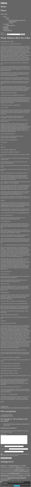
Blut (8, 465)
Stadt (15, 475)
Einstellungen (17, 485)
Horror (18, 467)
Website (2, 451)
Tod (17, 475)
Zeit (1, 477)
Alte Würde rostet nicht (7, 414)
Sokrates (11, 22)
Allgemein (3, 406)
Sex (29, 407)
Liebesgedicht (27, 469)
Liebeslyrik (6, 471)
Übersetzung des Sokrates (6, 479)
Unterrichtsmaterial (10, 25)
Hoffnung (14, 467)
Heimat (10, 467)
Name (2, 446)
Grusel (7, 467)
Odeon (4, 2)
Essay (17, 465)
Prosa (7, 19)
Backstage (5, 26)
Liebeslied (2, 471)
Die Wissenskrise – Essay (7, 416)
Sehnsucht (4, 475)
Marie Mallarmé (13, 21)
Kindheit (2, 469)
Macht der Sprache (19, 471)
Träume (25, 475)
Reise (24, 473)
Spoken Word (11, 475)
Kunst (5, 469)
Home (4, 16)
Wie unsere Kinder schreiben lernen (17, 20)
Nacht (9, 473)
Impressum (5, 28)
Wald (28, 475)
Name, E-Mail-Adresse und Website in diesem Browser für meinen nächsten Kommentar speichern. (15, 455)
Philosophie (15, 473)
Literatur (10, 471)
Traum (21, 475)
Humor (22, 467)
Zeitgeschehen (20, 478)
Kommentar (3, 434)
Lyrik (7, 17)
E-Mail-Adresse (5, 449)
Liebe (21, 469)
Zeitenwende (4, 477)
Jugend (27, 407)
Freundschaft (3, 467)
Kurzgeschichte (11, 469)
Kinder (28, 467)
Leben (16, 470)
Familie (24, 465)
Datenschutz (6, 29)
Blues (6, 465)
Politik (21, 473)
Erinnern (12, 465)
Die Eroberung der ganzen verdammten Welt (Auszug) (13, 407)
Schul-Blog (6, 24)
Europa (20, 465)
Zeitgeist (11, 477)
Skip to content (4, 14)
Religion (28, 473)
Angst (3, 465)
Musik (5, 473)
